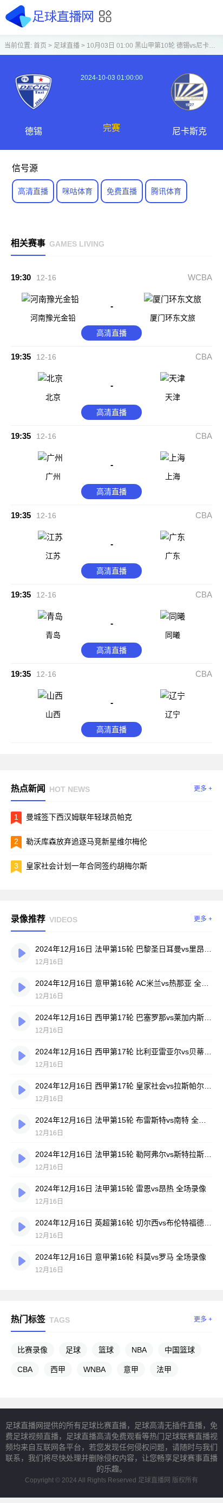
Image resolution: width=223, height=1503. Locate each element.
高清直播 (33, 191)
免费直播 (122, 191)
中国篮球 (180, 1349)
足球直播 (67, 45)
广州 (53, 476)
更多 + (203, 789)
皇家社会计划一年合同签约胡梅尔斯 (86, 865)
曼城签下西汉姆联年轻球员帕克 (79, 817)
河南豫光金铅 (53, 317)
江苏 (53, 555)
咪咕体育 (77, 191)
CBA (203, 356)
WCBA (200, 277)
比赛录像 (32, 1349)
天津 (172, 397)
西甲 (57, 1369)
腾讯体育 (166, 191)
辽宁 (172, 714)
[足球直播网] (51, 27)
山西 (53, 714)
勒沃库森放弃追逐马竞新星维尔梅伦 (86, 841)
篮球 (106, 1349)
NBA (139, 1349)
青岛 (53, 635)
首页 (40, 45)
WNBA (94, 1369)
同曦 (172, 635)
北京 (53, 397)
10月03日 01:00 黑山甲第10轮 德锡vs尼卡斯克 (154, 45)
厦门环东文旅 (172, 317)
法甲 (164, 1369)
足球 (73, 1349)
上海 (172, 476)
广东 (172, 555)
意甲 (131, 1369)
